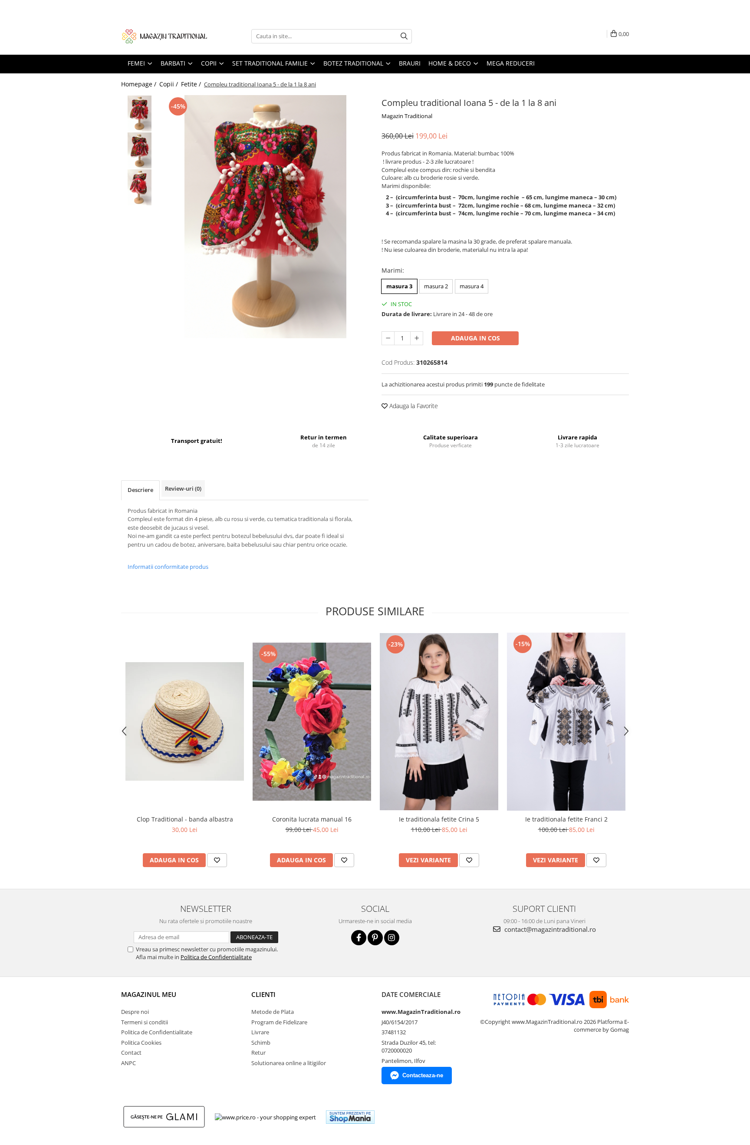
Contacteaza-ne (422, 1075)
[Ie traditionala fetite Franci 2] (566, 722)
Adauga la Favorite (413, 406)
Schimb (260, 1042)
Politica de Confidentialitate (216, 957)
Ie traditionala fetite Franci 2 (566, 819)
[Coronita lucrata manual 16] (312, 722)
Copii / (169, 84)
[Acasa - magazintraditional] (164, 36)
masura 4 (472, 286)
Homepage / (139, 84)
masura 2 (436, 286)
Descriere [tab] (140, 490)
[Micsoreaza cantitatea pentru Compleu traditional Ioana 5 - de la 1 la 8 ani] (388, 338)
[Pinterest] (375, 937)
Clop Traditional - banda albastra (185, 819)
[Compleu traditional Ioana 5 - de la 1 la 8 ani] (265, 216)
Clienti (263, 994)
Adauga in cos (475, 338)
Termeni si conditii (144, 1022)
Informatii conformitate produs (168, 567)
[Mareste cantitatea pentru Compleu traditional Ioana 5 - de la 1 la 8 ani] (416, 338)
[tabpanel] (265, 216)
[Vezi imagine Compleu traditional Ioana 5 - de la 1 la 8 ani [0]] (140, 114)
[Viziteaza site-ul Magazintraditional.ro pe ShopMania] (350, 1117)
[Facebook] (358, 937)
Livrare (260, 1032)
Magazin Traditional (407, 116)
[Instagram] (391, 937)
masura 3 (399, 286)
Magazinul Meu (148, 994)
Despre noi (135, 1012)
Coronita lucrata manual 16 (312, 819)
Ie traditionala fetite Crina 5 (439, 819)
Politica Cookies (141, 1042)
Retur (258, 1052)
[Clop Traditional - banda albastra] (184, 721)
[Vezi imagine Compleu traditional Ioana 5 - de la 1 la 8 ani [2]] (140, 187)
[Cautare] (404, 36)
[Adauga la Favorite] (217, 860)
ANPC (128, 1063)
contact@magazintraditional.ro (549, 929)
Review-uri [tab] (183, 488)
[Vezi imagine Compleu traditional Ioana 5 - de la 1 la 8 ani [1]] (140, 150)
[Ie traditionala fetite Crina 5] (439, 721)
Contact (131, 1052)
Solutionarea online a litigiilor (288, 1063)
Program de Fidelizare (279, 1022)
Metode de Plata (272, 1012)
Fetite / (192, 84)
